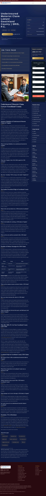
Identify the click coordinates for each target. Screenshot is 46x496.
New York (34, 171)
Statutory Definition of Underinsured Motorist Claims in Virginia (13, 52)
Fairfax (33, 148)
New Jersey (34, 167)
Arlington (33, 156)
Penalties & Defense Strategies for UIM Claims (10, 59)
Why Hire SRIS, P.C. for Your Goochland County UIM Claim (12, 62)
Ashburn (33, 152)
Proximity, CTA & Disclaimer (7, 68)
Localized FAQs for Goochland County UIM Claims (11, 65)
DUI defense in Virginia (7, 425)
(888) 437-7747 (43, 0)
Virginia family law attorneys (20, 427)
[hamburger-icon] (33, 3)
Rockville (33, 163)
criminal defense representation (6, 337)
